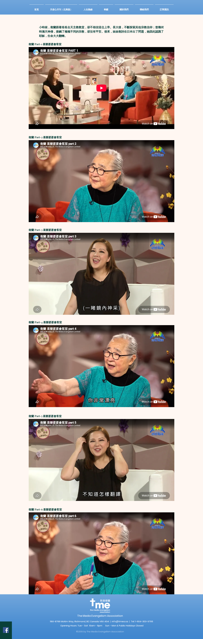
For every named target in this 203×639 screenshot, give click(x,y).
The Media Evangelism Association (100, 616)
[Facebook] (6, 630)
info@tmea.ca (120, 621)
